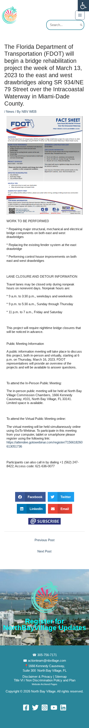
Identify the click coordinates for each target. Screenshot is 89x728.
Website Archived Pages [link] (44, 684)
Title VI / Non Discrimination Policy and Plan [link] (44, 680)
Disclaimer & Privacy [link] (37, 676)
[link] (83, 5)
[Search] (81, 24)
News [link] (10, 111)
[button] (30, 497)
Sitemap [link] (61, 676)
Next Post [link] (44, 551)
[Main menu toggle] (80, 15)
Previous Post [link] (44, 540)
